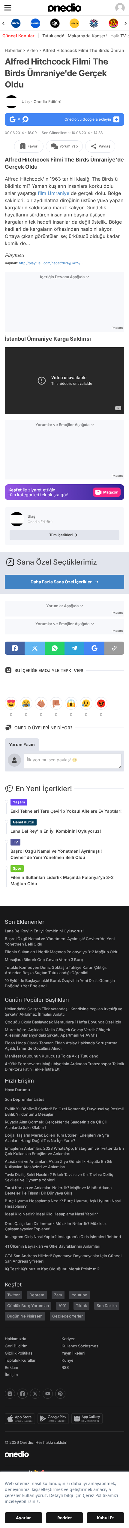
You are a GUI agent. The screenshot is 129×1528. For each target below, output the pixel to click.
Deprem (36, 1294)
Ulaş (42, 101)
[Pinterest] (60, 1394)
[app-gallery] (88, 1418)
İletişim (11, 1374)
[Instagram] (10, 1394)
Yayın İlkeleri (73, 1353)
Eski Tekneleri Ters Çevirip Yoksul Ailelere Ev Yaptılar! (66, 811)
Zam (58, 1294)
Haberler (13, 50)
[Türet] (113, 23)
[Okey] (54, 23)
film (42, 193)
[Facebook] (22, 1394)
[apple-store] (21, 1418)
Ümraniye (58, 193)
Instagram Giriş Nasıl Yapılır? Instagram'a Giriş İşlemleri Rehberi (63, 1236)
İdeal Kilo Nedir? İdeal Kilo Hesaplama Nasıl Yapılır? (51, 1214)
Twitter (13, 1294)
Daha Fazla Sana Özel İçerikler (61, 581)
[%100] (74, 23)
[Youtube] (48, 1394)
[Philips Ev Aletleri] (35, 23)
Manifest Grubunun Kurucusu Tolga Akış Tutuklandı (52, 1056)
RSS (65, 1367)
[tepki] (11, 703)
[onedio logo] (61, 1454)
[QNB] (94, 23)
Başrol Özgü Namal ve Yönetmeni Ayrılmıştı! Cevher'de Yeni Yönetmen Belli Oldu (56, 854)
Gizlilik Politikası (19, 1353)
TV (15, 842)
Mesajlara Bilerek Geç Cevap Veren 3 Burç (44, 959)
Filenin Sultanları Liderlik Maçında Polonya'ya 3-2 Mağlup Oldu (62, 880)
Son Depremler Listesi (25, 1099)
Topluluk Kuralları (20, 1360)
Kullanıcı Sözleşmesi (80, 1345)
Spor (17, 868)
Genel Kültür (23, 822)
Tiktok (81, 1305)
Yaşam (19, 802)
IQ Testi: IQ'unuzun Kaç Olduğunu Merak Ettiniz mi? (52, 1268)
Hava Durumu (17, 1089)
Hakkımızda (15, 1338)
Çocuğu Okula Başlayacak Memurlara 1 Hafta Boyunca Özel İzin (63, 1022)
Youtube (79, 1294)
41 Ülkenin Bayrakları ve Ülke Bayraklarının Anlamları (52, 1246)
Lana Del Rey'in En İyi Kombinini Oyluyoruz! (55, 831)
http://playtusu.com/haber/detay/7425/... (51, 263)
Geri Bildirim (16, 1345)
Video (32, 50)
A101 (62, 1305)
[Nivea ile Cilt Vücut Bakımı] (16, 23)
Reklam (11, 1367)
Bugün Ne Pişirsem (25, 1316)
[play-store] (54, 1418)
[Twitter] (35, 1394)
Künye (68, 1360)
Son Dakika (107, 1305)
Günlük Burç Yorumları (28, 1305)
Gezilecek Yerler (67, 1316)
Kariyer (68, 1338)
